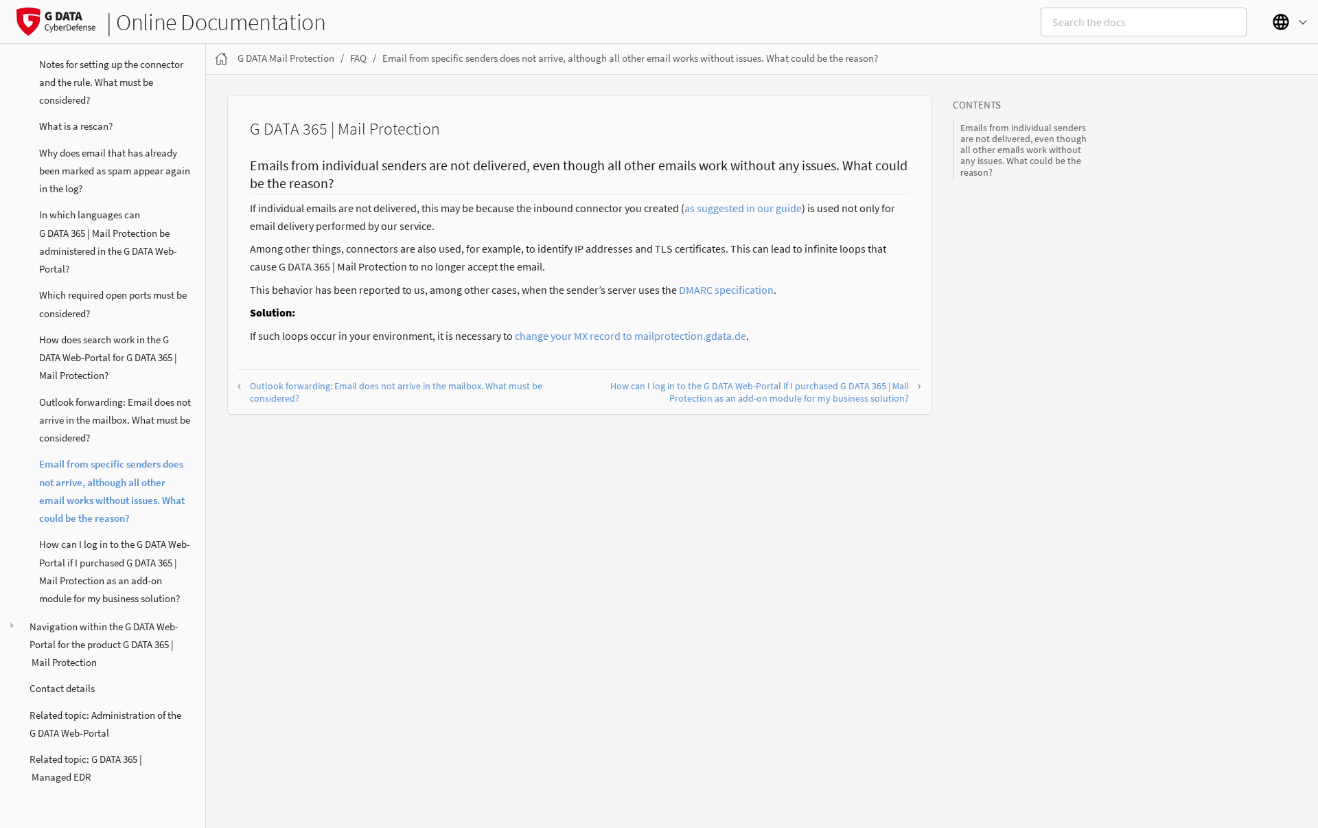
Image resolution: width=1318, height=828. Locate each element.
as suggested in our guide (743, 208)
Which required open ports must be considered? (113, 303)
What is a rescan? (76, 126)
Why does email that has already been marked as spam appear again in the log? (114, 171)
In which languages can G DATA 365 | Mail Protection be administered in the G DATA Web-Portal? (108, 241)
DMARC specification (726, 290)
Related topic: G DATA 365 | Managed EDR (86, 767)
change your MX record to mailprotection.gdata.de (630, 336)
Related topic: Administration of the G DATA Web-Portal (105, 724)
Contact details (62, 688)
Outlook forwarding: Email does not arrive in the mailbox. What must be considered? (115, 420)
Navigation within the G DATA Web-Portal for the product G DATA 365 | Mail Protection (104, 644)
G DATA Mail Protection (286, 58)
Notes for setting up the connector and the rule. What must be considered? (111, 82)
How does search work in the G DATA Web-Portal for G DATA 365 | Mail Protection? (108, 357)
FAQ (358, 58)
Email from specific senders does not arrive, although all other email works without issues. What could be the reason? (112, 491)
